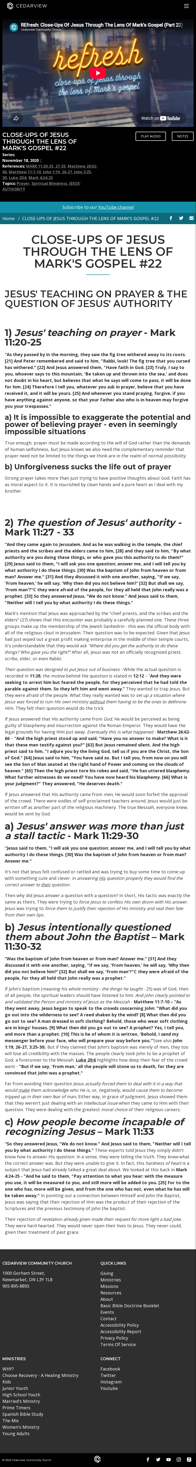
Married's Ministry (21, 1401)
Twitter (108, 1375)
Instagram (111, 1382)
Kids (6, 1382)
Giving (106, 1273)
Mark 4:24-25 (41, 177)
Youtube (109, 1388)
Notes (182, 136)
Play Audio (151, 136)
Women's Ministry (20, 1427)
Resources (110, 1293)
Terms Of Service (118, 1344)
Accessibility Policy (119, 1325)
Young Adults (16, 1433)
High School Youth (21, 1395)
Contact (108, 1318)
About (106, 1299)
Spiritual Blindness (49, 183)
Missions (109, 1286)
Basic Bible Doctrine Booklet (129, 1305)
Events (107, 1312)
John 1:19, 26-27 (57, 172)
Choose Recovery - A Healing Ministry (40, 1375)
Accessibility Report (120, 1331)
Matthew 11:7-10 (25, 172)
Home (8, 218)
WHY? (8, 1369)
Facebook (110, 1369)
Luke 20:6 (18, 177)
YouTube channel (116, 207)
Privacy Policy (114, 1338)
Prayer (23, 183)
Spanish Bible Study (22, 1414)
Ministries (110, 1280)
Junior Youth (15, 1388)
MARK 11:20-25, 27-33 (45, 166)
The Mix (10, 1420)
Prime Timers (16, 1407)
